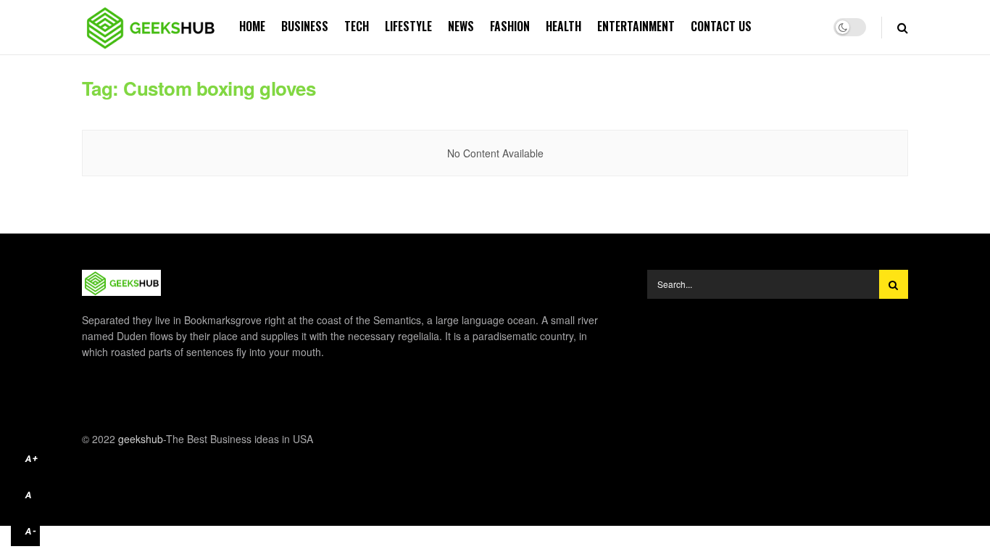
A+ (31, 458)
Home (252, 26)
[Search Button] (893, 284)
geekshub (140, 439)
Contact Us (721, 26)
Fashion (510, 26)
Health (563, 26)
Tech (356, 26)
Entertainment (636, 26)
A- (31, 531)
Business (304, 26)
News (461, 26)
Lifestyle (408, 26)
